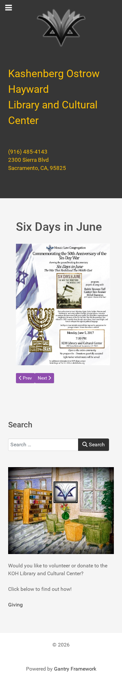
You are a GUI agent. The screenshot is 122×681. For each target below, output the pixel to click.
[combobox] (43, 444)
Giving (15, 605)
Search (96, 444)
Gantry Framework (75, 669)
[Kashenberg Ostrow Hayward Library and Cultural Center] (61, 28)
